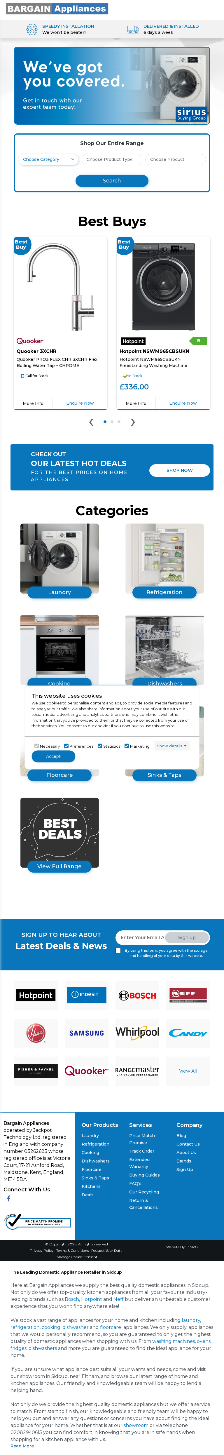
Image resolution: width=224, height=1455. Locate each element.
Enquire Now (80, 403)
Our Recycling (144, 1192)
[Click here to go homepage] (57, 8)
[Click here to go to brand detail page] (36, 995)
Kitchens (91, 1186)
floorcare (110, 1327)
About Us (186, 1152)
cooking (51, 1327)
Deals (88, 1195)
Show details (169, 745)
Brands (183, 1161)
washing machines (173, 1341)
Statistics (111, 746)
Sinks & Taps (95, 1178)
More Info (33, 403)
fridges (18, 1348)
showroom (136, 1425)
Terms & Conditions (73, 1250)
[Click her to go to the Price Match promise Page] (37, 1220)
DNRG (192, 1247)
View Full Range (59, 866)
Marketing (140, 746)
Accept (53, 756)
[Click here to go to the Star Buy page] (59, 833)
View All (188, 1071)
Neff (118, 1299)
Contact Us (188, 1144)
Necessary (50, 746)
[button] (105, 422)
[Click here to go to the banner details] (112, 85)
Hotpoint (91, 1299)
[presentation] (91, 423)
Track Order (141, 1151)
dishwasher (75, 1327)
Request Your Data (107, 1250)
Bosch (72, 1299)
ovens (204, 1341)
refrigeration (25, 1327)
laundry (191, 1320)
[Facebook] (9, 1199)
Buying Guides (144, 1175)
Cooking (90, 1152)
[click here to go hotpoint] (30, 341)
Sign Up (184, 1169)
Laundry (90, 1135)
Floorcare (92, 1169)
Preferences (81, 746)
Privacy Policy (42, 1250)
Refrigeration (95, 1144)
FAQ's (135, 1183)
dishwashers (43, 1348)
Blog (181, 1135)
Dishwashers (96, 1161)
